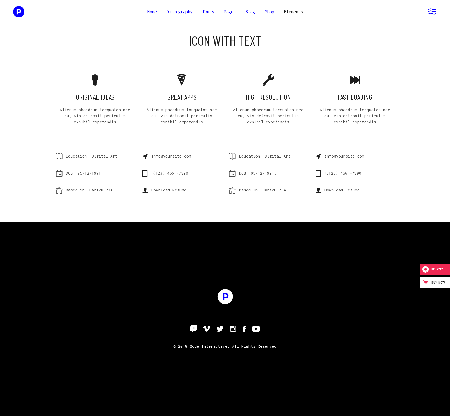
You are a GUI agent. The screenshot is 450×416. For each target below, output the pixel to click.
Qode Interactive (208, 346)
